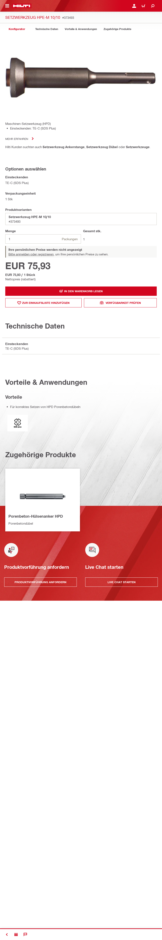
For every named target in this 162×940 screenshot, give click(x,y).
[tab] (17, 29)
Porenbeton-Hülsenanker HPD (35, 516)
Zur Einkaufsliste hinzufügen (46, 302)
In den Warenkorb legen (83, 291)
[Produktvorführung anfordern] (16, 934)
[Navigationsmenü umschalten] (7, 6)
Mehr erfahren (16, 138)
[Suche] (152, 6)
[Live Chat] (25, 934)
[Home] (21, 6)
